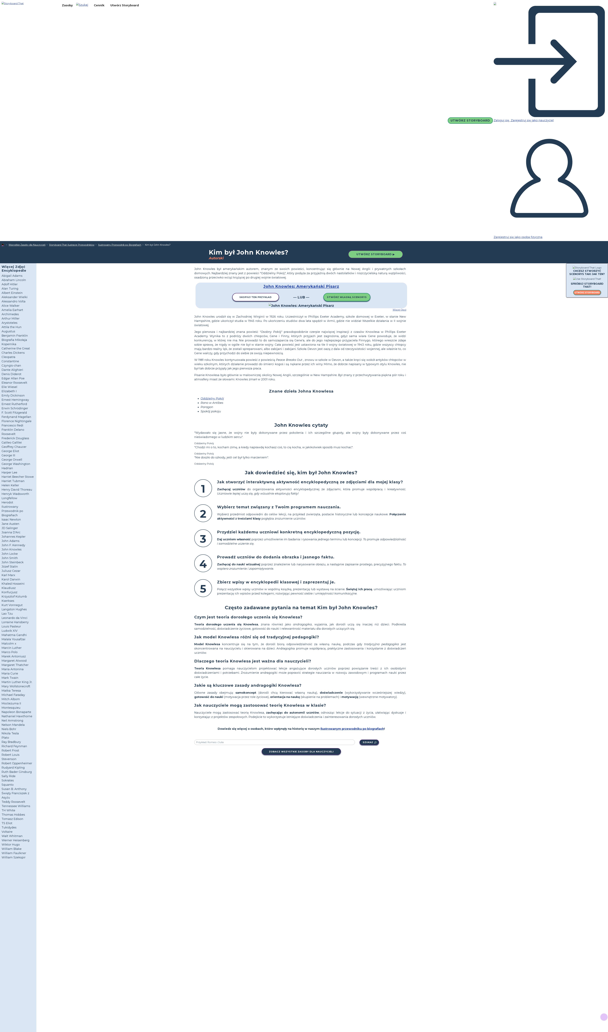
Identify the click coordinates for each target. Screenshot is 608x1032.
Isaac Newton (11, 519)
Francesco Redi (12, 425)
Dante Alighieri (12, 370)
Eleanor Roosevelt (14, 382)
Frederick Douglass (15, 438)
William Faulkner (14, 853)
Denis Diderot (11, 374)
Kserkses (8, 601)
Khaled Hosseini (13, 583)
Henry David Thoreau (17, 489)
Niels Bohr (9, 729)
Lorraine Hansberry (15, 622)
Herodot (7, 502)
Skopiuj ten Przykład (255, 297)
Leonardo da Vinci (14, 618)
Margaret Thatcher (15, 665)
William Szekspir (13, 857)
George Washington (16, 464)
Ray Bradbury (11, 742)
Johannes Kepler (13, 536)
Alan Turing (10, 288)
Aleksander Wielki (15, 297)
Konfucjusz (9, 592)
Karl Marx (8, 575)
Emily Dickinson (13, 395)
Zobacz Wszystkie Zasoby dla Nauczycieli (301, 751)
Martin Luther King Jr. (17, 682)
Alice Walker (10, 305)
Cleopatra (8, 357)
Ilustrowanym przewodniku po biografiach (352, 729)
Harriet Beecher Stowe (18, 477)
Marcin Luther (12, 648)
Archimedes (10, 314)
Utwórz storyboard (587, 292)
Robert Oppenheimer (17, 763)
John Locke (10, 554)
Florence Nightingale (17, 421)
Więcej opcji (399, 309)
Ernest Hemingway (15, 400)
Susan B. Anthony (14, 789)
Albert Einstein (12, 293)
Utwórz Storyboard (124, 5)
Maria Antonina (13, 669)
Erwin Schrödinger (15, 408)
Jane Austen (10, 524)
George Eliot (10, 451)
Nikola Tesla (10, 733)
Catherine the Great (16, 348)
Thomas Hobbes (13, 814)
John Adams (10, 541)
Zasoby (67, 5)
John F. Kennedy (13, 545)
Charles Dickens (13, 353)
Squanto (8, 784)
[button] (83, 5)
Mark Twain (10, 678)
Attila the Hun (12, 327)
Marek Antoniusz (14, 656)
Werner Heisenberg (15, 840)
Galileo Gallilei (12, 442)
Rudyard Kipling (13, 767)
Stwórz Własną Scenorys (347, 297)
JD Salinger (10, 528)
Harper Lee (9, 472)
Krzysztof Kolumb (14, 596)
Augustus (8, 331)
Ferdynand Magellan (16, 417)
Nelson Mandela (13, 725)
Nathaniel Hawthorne (17, 716)
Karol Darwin (11, 579)
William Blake (12, 849)
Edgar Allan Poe (13, 378)
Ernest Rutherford (14, 404)
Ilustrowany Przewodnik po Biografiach (119, 244)
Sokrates (8, 780)
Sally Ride (9, 776)
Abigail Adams (12, 276)
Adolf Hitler (10, 284)
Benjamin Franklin (15, 335)
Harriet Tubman (13, 481)
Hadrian (7, 468)
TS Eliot (7, 823)
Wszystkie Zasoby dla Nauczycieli (27, 244)
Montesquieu (11, 707)
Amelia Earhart (12, 310)
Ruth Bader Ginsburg (17, 772)
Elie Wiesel (9, 387)
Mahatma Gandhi (14, 635)
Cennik (99, 5)
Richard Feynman (14, 746)
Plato (5, 737)
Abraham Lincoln (14, 280)
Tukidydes (9, 827)
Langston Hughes (14, 609)
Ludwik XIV (10, 631)
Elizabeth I (9, 391)
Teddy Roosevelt (13, 802)
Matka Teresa (11, 690)
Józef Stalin (10, 566)
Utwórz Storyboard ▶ (375, 254)
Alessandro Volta (13, 301)
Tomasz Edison (12, 819)
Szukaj (368, 742)
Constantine (10, 361)
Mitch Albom (11, 699)
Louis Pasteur (11, 626)
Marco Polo (10, 652)
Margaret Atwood (14, 660)
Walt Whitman (12, 836)
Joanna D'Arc (11, 532)
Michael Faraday (13, 695)
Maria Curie (10, 673)
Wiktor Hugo (11, 844)
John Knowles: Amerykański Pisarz (301, 286)
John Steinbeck (13, 562)
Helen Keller (10, 485)
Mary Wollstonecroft (16, 686)
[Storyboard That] (13, 3)
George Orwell (12, 459)
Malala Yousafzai (13, 639)
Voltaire (7, 832)
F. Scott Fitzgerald (14, 412)
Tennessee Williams (16, 806)
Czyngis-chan (11, 365)
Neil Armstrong (12, 720)
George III (8, 455)
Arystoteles (9, 323)
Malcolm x (9, 643)
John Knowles (12, 549)
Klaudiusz (9, 588)
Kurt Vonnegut (12, 605)
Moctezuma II (11, 703)
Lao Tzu (7, 613)
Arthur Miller (10, 318)
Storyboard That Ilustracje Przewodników (71, 244)
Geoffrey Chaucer (14, 447)
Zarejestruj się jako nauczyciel (532, 120)
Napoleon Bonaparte (16, 712)
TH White (8, 810)
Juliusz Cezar (11, 571)
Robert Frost (10, 750)
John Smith (10, 558)
